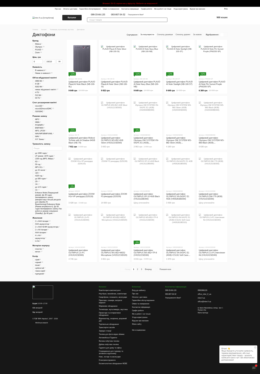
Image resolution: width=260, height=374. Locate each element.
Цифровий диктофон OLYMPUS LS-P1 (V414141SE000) (78, 252)
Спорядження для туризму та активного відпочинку (111, 352)
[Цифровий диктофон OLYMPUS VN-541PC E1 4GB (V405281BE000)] (179, 171)
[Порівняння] (199, 17)
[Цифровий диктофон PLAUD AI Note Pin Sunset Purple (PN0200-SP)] (212, 59)
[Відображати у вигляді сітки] (222, 34)
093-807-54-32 (118, 15)
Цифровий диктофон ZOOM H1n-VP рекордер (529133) (82, 195)
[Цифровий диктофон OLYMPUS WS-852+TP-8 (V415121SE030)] (147, 227)
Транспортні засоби (107, 327)
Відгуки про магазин (197, 9)
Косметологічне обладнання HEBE (113, 363)
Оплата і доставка (70, 9)
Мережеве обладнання (108, 306)
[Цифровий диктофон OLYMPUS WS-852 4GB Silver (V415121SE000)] (114, 115)
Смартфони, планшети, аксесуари (113, 297)
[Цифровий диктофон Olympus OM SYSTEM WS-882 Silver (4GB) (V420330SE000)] (179, 115)
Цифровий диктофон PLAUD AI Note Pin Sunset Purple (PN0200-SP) (212, 84)
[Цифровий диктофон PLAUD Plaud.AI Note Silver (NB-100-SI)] (114, 59)
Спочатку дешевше (165, 34)
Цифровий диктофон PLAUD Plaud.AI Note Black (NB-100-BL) (82, 84)
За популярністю (147, 34)
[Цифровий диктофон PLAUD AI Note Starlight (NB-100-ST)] (179, 59)
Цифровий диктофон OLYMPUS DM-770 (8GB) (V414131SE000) (210, 196)
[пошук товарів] (165, 20)
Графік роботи (146, 9)
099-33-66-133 (98, 15)
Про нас (58, 9)
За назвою (197, 34)
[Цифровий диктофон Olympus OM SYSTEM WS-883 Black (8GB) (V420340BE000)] (212, 115)
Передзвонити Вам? (136, 15)
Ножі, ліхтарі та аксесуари (110, 357)
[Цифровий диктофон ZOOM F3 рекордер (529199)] (114, 171)
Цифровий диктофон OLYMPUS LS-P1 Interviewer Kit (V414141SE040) (212, 252)
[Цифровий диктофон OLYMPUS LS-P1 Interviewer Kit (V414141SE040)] (212, 227)
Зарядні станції (105, 331)
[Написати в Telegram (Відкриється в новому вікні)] (177, 18)
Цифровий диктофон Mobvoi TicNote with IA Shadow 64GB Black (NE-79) (82, 140)
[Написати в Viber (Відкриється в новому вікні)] (174, 18)
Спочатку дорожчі (183, 34)
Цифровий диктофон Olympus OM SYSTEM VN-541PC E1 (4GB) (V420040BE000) (146, 141)
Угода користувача (180, 9)
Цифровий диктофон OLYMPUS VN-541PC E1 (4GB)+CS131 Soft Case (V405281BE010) (177, 254)
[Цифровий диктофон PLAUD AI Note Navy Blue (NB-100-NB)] (147, 59)
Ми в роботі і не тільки (162, 9)
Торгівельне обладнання (109, 324)
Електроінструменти (107, 360)
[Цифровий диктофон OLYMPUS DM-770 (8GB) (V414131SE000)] (212, 171)
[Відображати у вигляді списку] (225, 34)
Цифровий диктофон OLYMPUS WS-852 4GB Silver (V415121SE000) (112, 140)
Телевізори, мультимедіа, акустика (113, 309)
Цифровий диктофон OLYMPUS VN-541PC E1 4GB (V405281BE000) (177, 196)
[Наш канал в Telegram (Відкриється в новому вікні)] (193, 18)
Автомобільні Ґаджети (108, 338)
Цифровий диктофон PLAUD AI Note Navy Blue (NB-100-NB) (147, 84)
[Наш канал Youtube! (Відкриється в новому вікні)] (190, 18)
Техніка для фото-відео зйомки (111, 334)
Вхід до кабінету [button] (139, 290)
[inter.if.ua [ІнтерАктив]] (42, 292)
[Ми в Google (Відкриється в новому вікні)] (184, 18)
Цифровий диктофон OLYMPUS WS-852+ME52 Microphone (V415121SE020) (114, 252)
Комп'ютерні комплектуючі (110, 290)
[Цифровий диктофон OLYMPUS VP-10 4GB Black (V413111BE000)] (147, 171)
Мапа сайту (137, 324)
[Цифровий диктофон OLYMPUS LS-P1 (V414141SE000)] (82, 227)
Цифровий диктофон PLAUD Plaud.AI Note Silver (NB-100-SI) (114, 84)
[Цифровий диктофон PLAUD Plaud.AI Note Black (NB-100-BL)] (82, 59)
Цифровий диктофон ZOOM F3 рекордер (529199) (114, 195)
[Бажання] (206, 17)
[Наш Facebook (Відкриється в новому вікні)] (187, 18)
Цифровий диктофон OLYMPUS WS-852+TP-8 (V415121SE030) (145, 252)
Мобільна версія (41, 323)
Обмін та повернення (111, 9)
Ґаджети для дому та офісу (110, 348)
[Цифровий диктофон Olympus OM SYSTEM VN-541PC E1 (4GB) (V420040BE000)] (147, 115)
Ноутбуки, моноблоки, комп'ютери (112, 294)
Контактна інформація (130, 9)
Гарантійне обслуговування (90, 9)
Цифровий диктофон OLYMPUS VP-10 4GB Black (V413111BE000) (147, 196)
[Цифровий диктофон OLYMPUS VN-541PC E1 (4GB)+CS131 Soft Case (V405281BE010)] (179, 227)
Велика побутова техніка (109, 341)
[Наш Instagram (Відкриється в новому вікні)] (180, 18)
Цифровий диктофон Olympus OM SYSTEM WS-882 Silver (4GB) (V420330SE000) (179, 141)
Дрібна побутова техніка (109, 344)
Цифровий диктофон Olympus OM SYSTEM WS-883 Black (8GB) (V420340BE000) (211, 141)
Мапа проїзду (203, 313)
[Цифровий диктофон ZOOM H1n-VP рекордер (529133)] (82, 171)
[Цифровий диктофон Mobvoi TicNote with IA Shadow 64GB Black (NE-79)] (82, 115)
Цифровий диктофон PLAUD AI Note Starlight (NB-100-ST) (179, 83)
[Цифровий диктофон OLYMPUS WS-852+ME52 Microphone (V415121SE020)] (114, 227)
